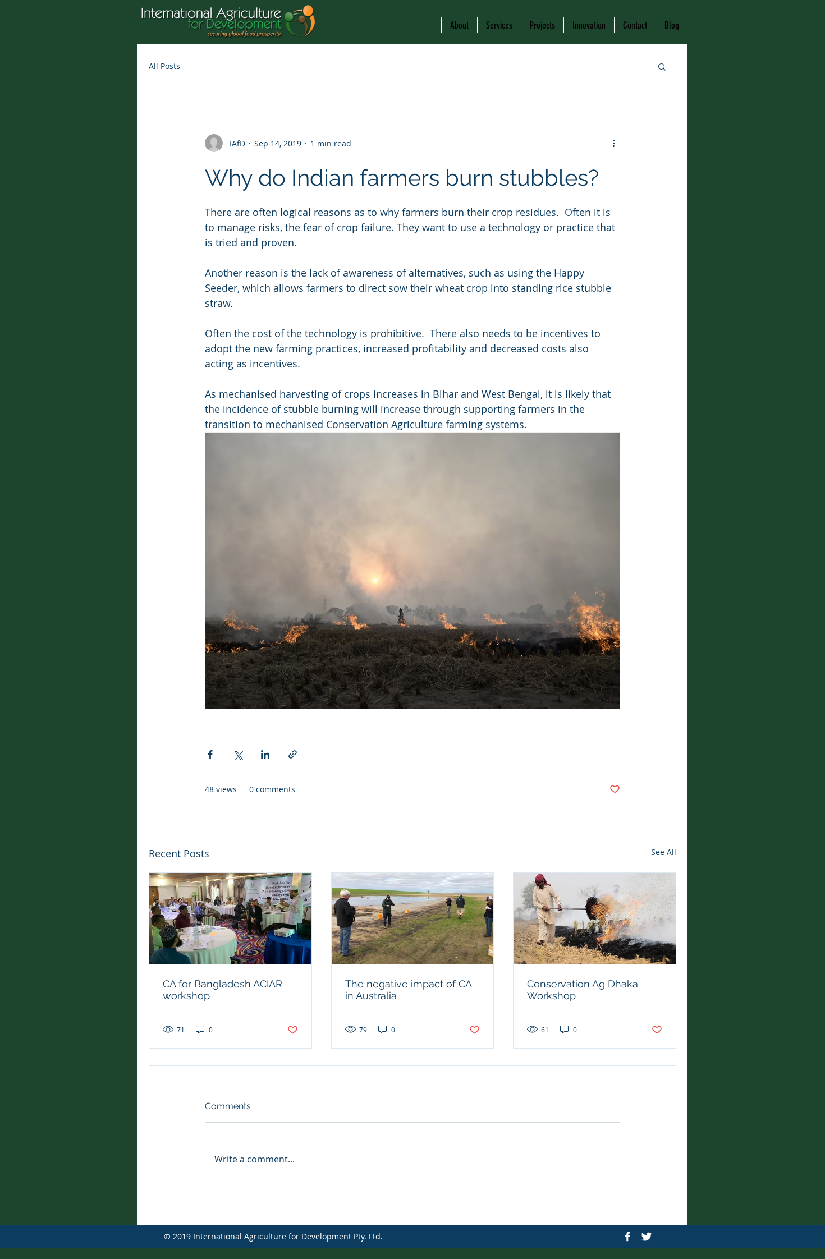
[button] (662, 66)
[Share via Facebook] (210, 754)
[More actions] (613, 143)
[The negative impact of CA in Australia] (413, 918)
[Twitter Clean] (646, 1236)
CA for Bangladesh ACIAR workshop (222, 989)
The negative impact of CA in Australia (408, 989)
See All (663, 852)
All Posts (164, 66)
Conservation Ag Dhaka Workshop (582, 989)
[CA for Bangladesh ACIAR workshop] (230, 918)
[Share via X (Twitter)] (237, 754)
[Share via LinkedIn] (265, 754)
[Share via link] (292, 754)
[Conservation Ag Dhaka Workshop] (595, 918)
